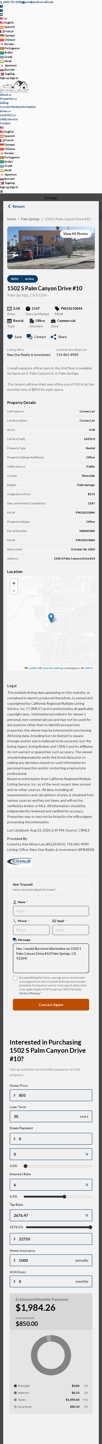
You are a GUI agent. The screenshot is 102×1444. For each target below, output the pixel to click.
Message (24, 939)
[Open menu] (1, 191)
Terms (23, 993)
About (4, 94)
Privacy (35, 993)
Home (11, 219)
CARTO (89, 668)
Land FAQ (6, 115)
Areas (4, 111)
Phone (23, 920)
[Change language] (3, 18)
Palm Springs (30, 219)
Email (61, 920)
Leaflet (32, 668)
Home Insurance (22, 1251)
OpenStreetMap (52, 668)
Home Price (19, 1086)
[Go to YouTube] (1, 14)
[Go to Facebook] (1, 6)
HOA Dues (18, 1272)
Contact (5, 123)
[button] (51, 618)
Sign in (14, 78)
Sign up (4, 78)
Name (23, 902)
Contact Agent (51, 1005)
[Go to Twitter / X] (1, 10)
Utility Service (9, 119)
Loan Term (18, 1107)
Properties (7, 98)
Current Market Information (18, 106)
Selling (4, 102)
